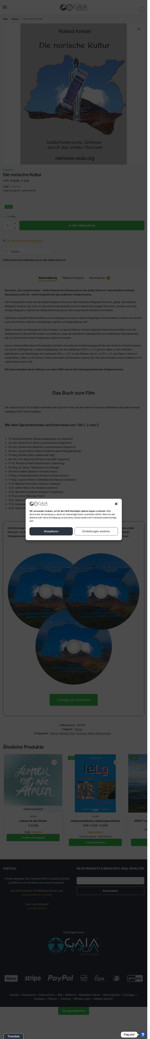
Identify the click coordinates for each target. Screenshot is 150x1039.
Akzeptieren (51, 531)
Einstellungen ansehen (96, 531)
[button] (116, 504)
